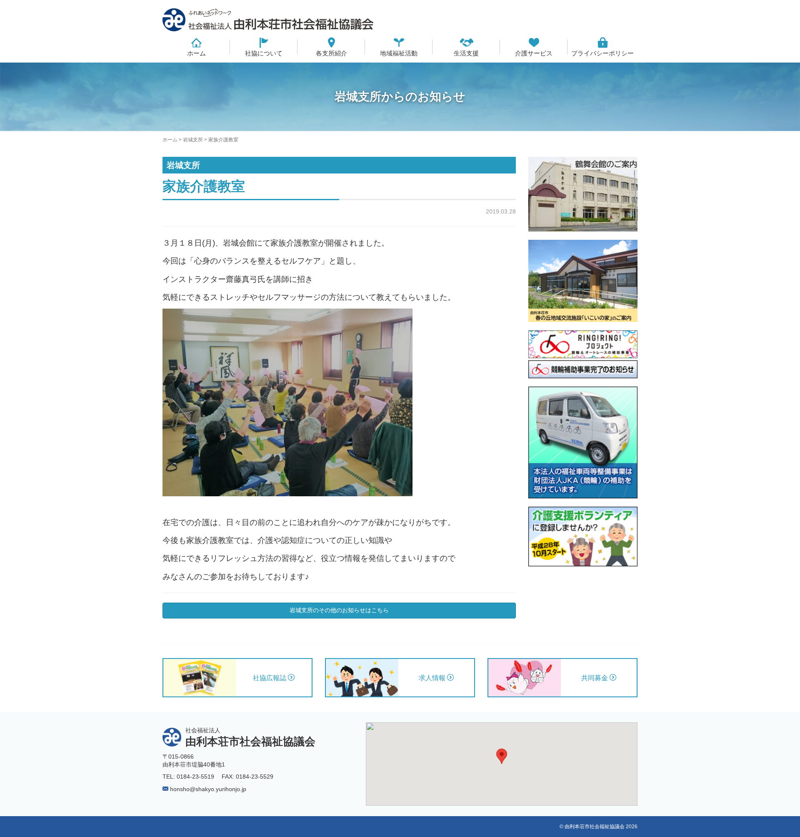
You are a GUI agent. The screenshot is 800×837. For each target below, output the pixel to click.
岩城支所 (193, 140)
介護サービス (533, 53)
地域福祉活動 (399, 53)
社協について (263, 53)
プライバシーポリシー (602, 53)
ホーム (196, 53)
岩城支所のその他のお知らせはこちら (339, 610)
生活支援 (466, 53)
